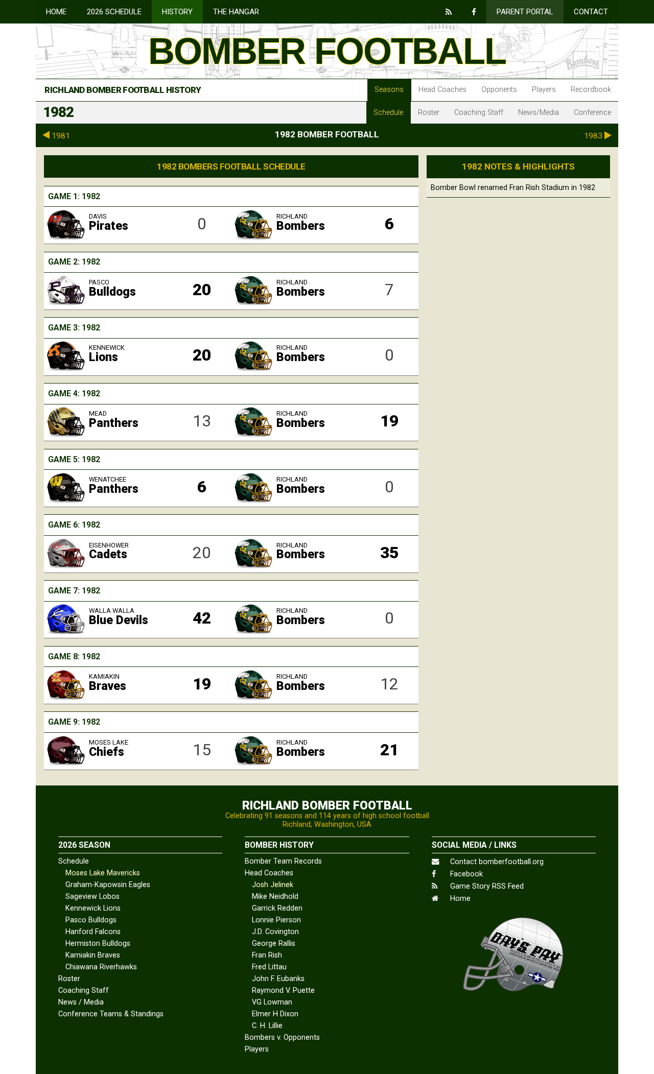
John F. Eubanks (278, 978)
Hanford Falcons (93, 931)
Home (56, 11)
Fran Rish (267, 955)
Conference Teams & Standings (111, 1014)
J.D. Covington (275, 931)
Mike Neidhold (275, 896)
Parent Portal (525, 11)
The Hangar (236, 11)
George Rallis (273, 943)
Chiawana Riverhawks (101, 967)
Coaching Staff (478, 112)
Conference (592, 112)
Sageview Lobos (92, 896)
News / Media (81, 1002)
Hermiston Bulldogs (97, 943)
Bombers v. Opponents (282, 1037)
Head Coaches (442, 89)
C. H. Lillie (267, 1025)
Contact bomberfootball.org (496, 861)
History (177, 11)
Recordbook (591, 89)
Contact (591, 11)
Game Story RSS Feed (486, 886)
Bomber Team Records (283, 861)
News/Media (538, 112)
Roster (428, 112)
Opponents (499, 89)
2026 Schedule (114, 11)
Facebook (465, 874)
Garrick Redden (277, 908)
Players (544, 89)
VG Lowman (272, 1002)
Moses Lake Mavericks (102, 873)
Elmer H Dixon (275, 1014)
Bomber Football (327, 51)
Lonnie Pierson (276, 920)
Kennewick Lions (93, 908)
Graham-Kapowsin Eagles (107, 884)
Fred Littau (269, 967)
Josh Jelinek (272, 884)
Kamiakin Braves (92, 955)
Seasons (389, 89)
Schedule (388, 112)
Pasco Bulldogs (90, 920)
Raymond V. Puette (283, 990)
